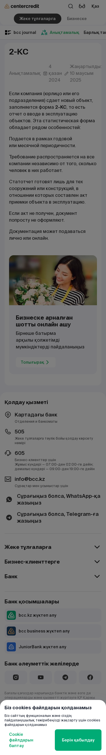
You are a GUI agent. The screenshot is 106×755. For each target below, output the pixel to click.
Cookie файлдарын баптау (21, 740)
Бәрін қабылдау (78, 740)
